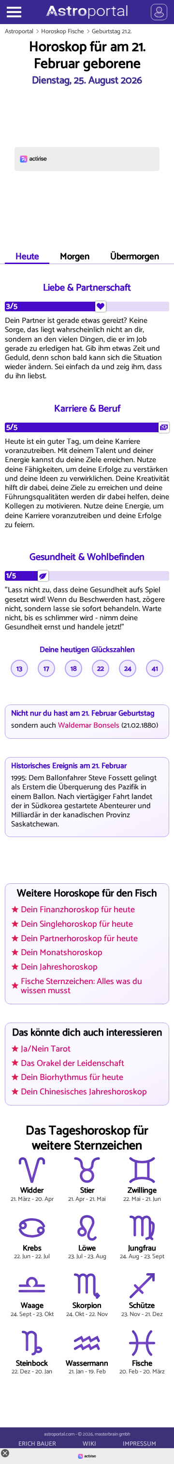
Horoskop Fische (62, 32)
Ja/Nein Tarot (46, 1049)
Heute (27, 257)
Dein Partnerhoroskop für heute (79, 938)
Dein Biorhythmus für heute (72, 1077)
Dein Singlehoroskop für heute (77, 924)
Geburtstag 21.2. (111, 32)
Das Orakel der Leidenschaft (72, 1063)
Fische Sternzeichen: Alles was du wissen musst (81, 986)
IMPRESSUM (139, 1444)
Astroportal (19, 32)
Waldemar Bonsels (88, 725)
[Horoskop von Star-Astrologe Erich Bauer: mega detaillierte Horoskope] (86, 12)
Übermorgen (134, 257)
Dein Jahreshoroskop (59, 967)
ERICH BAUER (37, 1444)
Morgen (74, 257)
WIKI (89, 1444)
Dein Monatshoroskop (61, 952)
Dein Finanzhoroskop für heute (78, 910)
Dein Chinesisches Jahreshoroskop (84, 1092)
